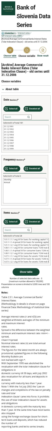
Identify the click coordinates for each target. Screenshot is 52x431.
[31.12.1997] (26, 143)
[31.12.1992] (26, 129)
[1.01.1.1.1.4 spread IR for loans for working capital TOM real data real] (26, 242)
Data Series (11, 33)
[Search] (29, 117)
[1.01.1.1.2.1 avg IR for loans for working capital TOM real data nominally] (26, 245)
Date (6, 99)
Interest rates (24, 33)
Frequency (10, 159)
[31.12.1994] (26, 134)
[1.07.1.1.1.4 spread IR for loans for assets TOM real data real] (26, 258)
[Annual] (24, 182)
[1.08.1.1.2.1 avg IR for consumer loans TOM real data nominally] (26, 253)
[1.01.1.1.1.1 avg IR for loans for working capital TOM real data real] (26, 239)
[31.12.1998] (26, 145)
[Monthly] (24, 179)
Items (7, 212)
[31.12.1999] (26, 148)
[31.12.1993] (26, 132)
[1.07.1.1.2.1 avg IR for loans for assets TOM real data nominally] (26, 261)
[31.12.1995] (26, 137)
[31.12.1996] (26, 140)
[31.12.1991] (26, 126)
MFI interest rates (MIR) (12, 36)
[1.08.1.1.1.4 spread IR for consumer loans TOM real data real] (26, 250)
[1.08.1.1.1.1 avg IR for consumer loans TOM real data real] (26, 247)
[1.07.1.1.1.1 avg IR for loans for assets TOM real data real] (26, 256)
